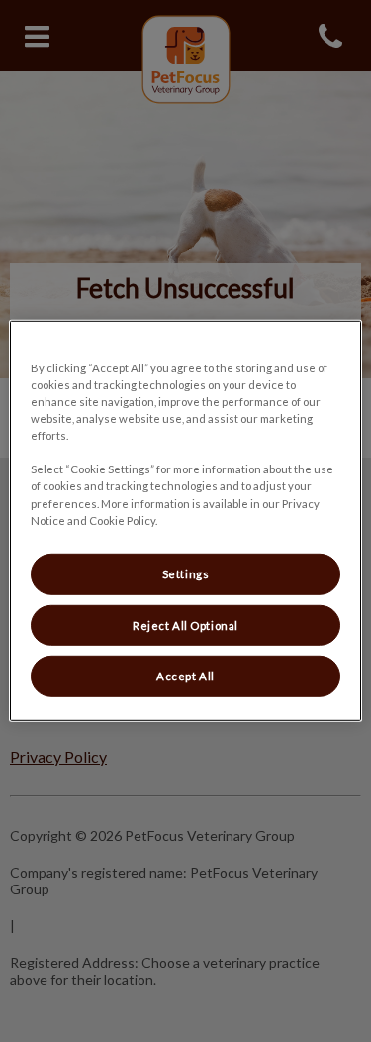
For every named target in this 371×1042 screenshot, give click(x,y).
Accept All (185, 676)
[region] (185, 521)
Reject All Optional (185, 624)
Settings (186, 573)
